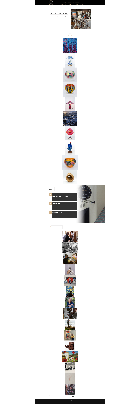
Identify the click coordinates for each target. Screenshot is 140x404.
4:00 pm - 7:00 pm (67, 205)
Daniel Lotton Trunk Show (56, 203)
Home (57, 4)
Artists (61, 4)
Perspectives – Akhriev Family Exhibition (57, 212)
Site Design (79, 402)
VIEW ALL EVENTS (54, 220)
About (70, 4)
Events (66, 4)
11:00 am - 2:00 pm (67, 196)
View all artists (71, 396)
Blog (73, 4)
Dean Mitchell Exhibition (55, 194)
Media (77, 4)
